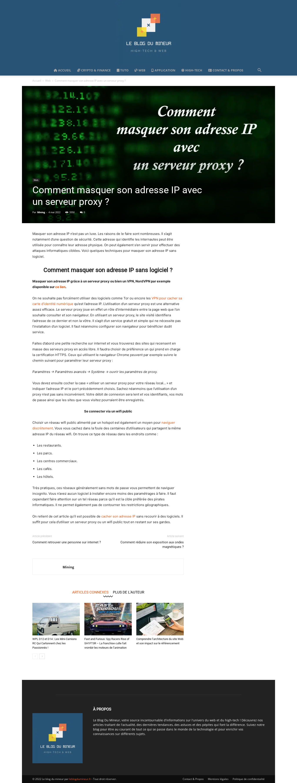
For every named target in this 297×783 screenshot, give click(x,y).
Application (164, 70)
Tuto (123, 70)
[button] (259, 71)
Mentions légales (218, 779)
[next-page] (42, 656)
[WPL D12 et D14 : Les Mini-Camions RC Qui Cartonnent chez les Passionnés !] (56, 619)
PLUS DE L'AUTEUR (128, 592)
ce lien (60, 287)
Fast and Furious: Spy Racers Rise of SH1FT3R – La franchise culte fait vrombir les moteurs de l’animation (106, 643)
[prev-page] (35, 656)
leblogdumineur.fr (80, 779)
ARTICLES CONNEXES (90, 592)
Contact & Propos (227, 70)
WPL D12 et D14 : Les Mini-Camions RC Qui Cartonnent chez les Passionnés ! (54, 643)
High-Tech (193, 70)
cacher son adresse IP (118, 516)
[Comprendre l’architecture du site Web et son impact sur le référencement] (160, 619)
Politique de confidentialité (249, 779)
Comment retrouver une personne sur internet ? (66, 542)
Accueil (64, 70)
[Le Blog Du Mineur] (148, 32)
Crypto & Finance (95, 70)
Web (141, 70)
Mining (41, 212)
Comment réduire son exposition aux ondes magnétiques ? (152, 544)
